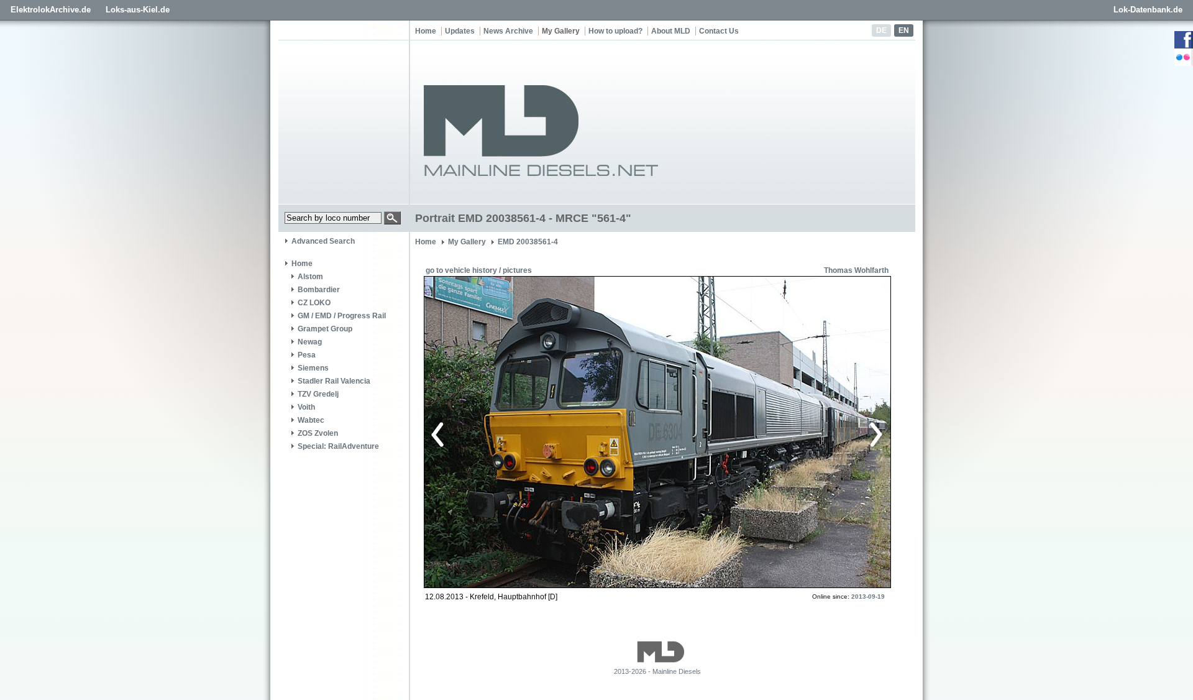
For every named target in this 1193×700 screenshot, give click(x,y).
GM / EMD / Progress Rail (342, 315)
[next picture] (767, 432)
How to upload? (615, 31)
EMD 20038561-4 (528, 241)
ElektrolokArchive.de (51, 9)
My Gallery (561, 31)
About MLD (670, 31)
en (903, 30)
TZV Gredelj (318, 394)
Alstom (310, 276)
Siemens (313, 368)
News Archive (508, 31)
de (881, 30)
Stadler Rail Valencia (334, 381)
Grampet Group (325, 329)
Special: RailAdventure (338, 446)
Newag (310, 342)
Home (425, 31)
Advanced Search (323, 241)
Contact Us (719, 31)
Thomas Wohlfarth (856, 270)
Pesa (307, 355)
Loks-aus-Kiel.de (138, 9)
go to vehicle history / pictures (479, 270)
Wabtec (311, 420)
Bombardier (319, 289)
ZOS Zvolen (318, 433)
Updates (460, 31)
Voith (306, 407)
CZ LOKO (314, 302)
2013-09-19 (868, 596)
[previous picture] (543, 432)
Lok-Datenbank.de (1147, 9)
